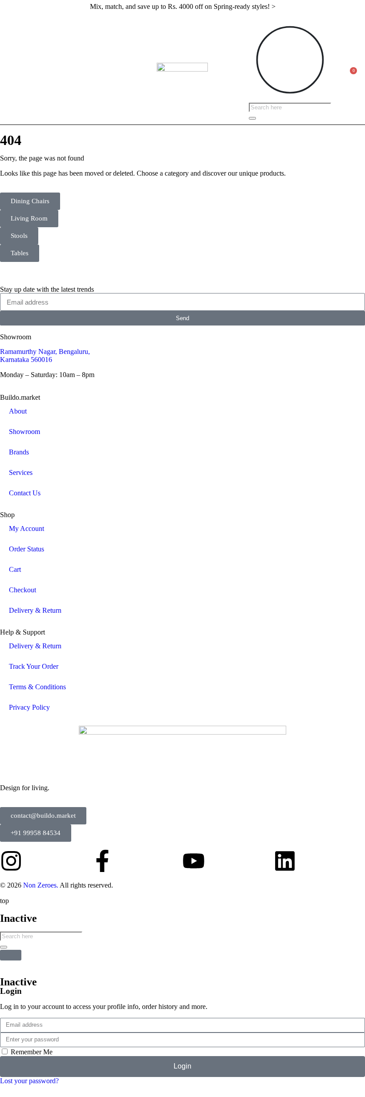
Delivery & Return (35, 610)
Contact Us (25, 493)
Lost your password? (29, 1081)
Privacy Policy (29, 707)
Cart (15, 569)
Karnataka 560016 (26, 359)
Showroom (24, 431)
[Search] (252, 118)
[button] (11, 69)
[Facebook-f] (102, 861)
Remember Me (31, 1052)
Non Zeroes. (40, 885)
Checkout (22, 590)
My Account (26, 528)
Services (20, 472)
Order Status (26, 549)
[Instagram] (11, 861)
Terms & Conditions (37, 687)
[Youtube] (193, 861)
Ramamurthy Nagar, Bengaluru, (45, 351)
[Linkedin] (285, 861)
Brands (19, 452)
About (18, 411)
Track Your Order (33, 666)
